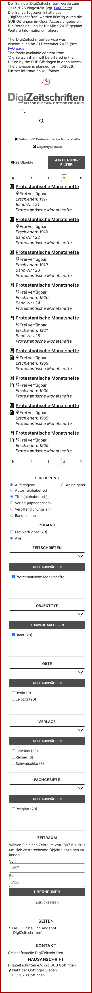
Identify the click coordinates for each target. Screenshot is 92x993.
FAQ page (16, 48)
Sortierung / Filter (66, 162)
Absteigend (75, 485)
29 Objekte (24, 162)
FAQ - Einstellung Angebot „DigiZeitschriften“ (34, 930)
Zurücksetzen (47, 902)
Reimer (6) (24, 757)
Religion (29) (26, 809)
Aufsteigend (24, 485)
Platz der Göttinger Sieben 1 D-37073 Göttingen (35, 972)
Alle (17, 538)
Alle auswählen (47, 567)
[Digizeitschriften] (46, 82)
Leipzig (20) (26, 699)
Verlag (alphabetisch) (32, 503)
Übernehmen (47, 892)
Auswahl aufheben (47, 625)
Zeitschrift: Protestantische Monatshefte (49, 139)
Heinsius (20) (27, 751)
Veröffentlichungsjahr (32, 509)
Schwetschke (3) (30, 763)
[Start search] (42, 121)
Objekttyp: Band (49, 147)
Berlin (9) (23, 693)
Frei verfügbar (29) (30, 532)
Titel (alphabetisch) (31, 496)
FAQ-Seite (62, 8)
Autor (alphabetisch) (32, 490)
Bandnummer (25, 515)
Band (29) (24, 635)
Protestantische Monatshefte (47, 186)
